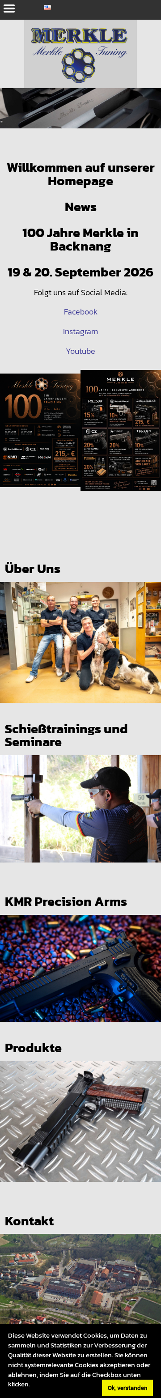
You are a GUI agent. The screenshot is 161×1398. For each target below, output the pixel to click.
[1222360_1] (80, 118)
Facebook (80, 312)
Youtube (80, 351)
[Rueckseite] (120, 439)
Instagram (80, 331)
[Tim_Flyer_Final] (40, 439)
